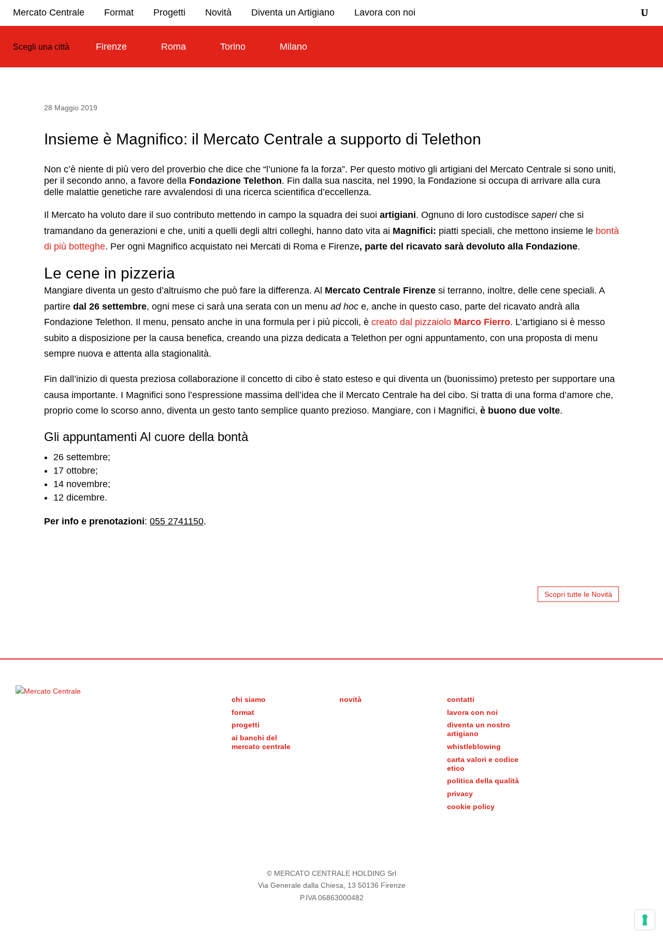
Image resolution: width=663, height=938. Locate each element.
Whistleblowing (474, 746)
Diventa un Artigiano (293, 12)
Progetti (169, 12)
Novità (218, 12)
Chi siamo (249, 699)
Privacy (460, 793)
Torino (233, 46)
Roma (173, 46)
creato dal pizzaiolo (440, 322)
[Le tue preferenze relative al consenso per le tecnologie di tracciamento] (645, 920)
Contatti (460, 699)
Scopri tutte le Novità (578, 594)
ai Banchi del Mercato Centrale (261, 742)
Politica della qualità (483, 780)
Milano (293, 46)
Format (119, 12)
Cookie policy (471, 806)
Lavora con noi (384, 12)
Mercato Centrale (48, 12)
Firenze (111, 46)
